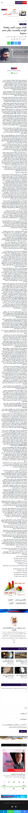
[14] (7, 532)
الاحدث (21, 24)
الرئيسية (24, 21)
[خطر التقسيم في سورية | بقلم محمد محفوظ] (7, 670)
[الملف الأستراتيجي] (21, 2)
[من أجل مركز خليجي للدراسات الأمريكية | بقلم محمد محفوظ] (7, 655)
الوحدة (11, 603)
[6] (23, 364)
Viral (22, 802)
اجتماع (19, 21)
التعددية (10, 600)
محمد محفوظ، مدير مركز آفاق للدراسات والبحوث (15, 36)
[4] (14, 298)
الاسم (25, 707)
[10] (24, 428)
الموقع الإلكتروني (23, 719)
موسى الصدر (18, 109)
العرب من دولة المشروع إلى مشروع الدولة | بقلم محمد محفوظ (21, 661)
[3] (23, 281)
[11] (11, 445)
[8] (22, 407)
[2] (10, 198)
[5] (14, 308)
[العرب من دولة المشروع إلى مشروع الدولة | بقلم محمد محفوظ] (21, 655)
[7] (23, 384)
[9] (10, 411)
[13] (22, 517)
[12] (14, 466)
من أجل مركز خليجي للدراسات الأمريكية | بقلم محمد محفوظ (7, 661)
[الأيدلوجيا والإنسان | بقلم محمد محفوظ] (21, 670)
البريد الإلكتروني (23, 713)
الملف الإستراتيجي (20, 603)
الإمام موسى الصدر (20, 600)
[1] (7, 142)
